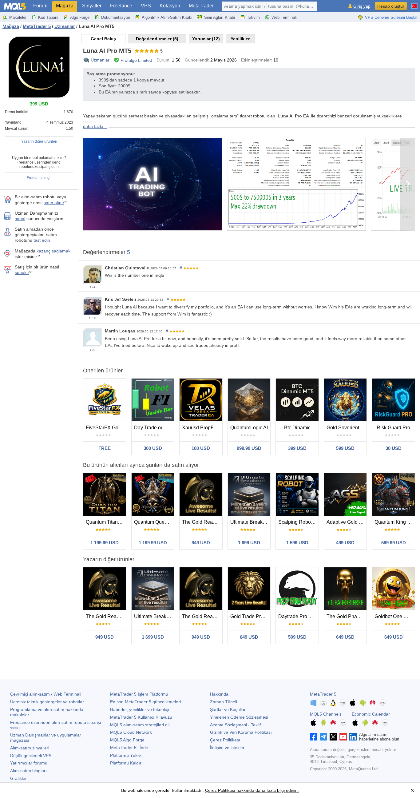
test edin (42, 240)
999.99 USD (249, 448)
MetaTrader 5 (323, 694)
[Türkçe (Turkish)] (414, 4)
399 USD (297, 448)
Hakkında (219, 694)
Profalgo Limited (136, 60)
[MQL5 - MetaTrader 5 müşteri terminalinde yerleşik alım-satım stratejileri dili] (15, 6)
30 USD (394, 448)
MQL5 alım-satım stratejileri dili (140, 724)
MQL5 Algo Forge (127, 739)
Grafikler (18, 778)
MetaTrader (201, 5)
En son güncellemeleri (145, 701)
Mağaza (64, 5)
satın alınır (54, 202)
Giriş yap (361, 6)
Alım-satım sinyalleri (29, 747)
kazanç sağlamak (53, 250)
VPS (146, 5)
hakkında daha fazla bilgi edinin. (267, 790)
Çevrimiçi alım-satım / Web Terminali (45, 694)
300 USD (153, 448)
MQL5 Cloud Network (131, 732)
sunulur (22, 272)
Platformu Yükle (125, 755)
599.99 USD (393, 542)
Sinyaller (91, 5)
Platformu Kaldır (125, 762)
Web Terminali (284, 17)
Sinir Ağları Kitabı (219, 17)
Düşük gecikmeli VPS (30, 755)
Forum (40, 5)
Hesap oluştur (390, 6)
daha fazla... (95, 126)
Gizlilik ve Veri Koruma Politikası (241, 732)
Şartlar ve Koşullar (228, 709)
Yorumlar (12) (206, 38)
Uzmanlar (100, 60)
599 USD (345, 448)
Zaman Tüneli (223, 701)
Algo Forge (79, 17)
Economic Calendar (371, 714)
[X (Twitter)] (333, 736)
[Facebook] (313, 736)
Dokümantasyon (115, 17)
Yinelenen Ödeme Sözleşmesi (239, 717)
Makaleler (17, 17)
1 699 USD (249, 542)
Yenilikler (240, 38)
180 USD (201, 448)
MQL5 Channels (326, 714)
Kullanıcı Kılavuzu (141, 717)
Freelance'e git (39, 178)
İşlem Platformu (139, 694)
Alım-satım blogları (28, 770)
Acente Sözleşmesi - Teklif (235, 724)
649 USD (249, 637)
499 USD (345, 542)
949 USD (201, 542)
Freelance (121, 5)
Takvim (253, 17)
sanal (20, 218)
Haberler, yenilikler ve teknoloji (139, 709)
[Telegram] (323, 736)
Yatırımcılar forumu (28, 762)
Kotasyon (170, 5)
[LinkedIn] (353, 736)
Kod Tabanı (48, 17)
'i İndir (129, 747)
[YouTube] (343, 736)
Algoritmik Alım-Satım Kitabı (167, 17)
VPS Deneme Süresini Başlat (391, 17)
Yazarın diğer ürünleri (39, 141)
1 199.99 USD (104, 542)
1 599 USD (297, 542)
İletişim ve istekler (227, 747)
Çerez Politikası (225, 739)
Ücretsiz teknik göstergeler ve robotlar (47, 701)
